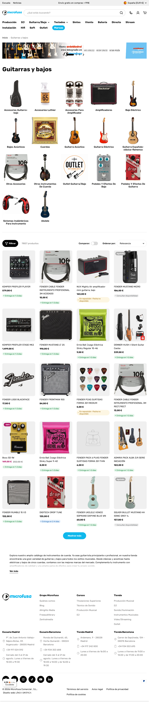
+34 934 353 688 (52, 649)
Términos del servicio (77, 689)
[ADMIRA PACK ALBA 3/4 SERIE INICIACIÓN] (130, 437)
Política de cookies (76, 694)
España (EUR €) (136, 3)
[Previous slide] (63, 54)
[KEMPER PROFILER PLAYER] (18, 266)
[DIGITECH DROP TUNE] (56, 492)
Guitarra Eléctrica (104, 147)
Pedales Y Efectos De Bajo (104, 185)
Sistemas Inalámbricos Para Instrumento (16, 222)
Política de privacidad (117, 689)
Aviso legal (97, 689)
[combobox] (74, 12)
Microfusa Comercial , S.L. (24, 689)
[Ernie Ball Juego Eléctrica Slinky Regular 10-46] (93, 325)
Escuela (6, 3)
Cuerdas (45, 147)
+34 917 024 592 (14, 649)
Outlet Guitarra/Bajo (74, 183)
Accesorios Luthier (45, 110)
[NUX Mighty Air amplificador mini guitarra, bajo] (93, 266)
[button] (70, 54)
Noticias (17, 3)
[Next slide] (83, 54)
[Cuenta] (138, 13)
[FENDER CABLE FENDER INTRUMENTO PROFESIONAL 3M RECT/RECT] (130, 379)
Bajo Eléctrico (133, 110)
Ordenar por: (109, 243)
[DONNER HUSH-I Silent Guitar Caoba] (130, 325)
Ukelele (45, 220)
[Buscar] (121, 13)
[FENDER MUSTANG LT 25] (56, 325)
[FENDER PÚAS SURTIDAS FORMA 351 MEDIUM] (93, 379)
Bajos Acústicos (16, 147)
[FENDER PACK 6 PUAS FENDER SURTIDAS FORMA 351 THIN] (93, 437)
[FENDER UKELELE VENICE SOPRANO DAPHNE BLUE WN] (93, 492)
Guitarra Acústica (74, 147)
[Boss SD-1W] (18, 437)
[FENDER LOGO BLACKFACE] (18, 379)
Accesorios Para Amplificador (74, 111)
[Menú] (14, 680)
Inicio (5, 38)
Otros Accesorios (15, 183)
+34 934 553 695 (126, 646)
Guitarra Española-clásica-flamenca (133, 148)
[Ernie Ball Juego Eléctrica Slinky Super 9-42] (56, 437)
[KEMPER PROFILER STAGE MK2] (18, 325)
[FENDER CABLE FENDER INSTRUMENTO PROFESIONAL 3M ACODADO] (56, 266)
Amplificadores (103, 110)
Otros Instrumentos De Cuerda (45, 185)
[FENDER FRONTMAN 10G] (56, 379)
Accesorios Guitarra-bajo (16, 111)
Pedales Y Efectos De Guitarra (133, 185)
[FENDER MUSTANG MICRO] (130, 266)
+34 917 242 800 (89, 646)
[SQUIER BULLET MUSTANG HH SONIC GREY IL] (130, 492)
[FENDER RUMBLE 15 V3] (18, 492)
